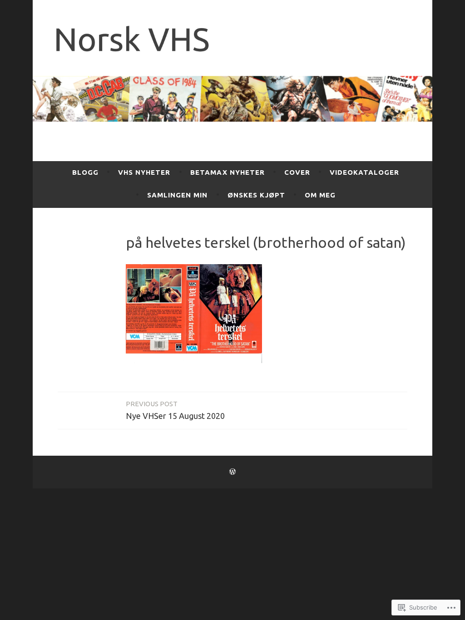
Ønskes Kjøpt (256, 195)
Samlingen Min (177, 195)
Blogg (85, 172)
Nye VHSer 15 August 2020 (175, 410)
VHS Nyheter (144, 172)
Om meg (320, 195)
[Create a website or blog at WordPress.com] (232, 472)
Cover (297, 172)
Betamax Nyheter (227, 172)
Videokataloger (364, 172)
